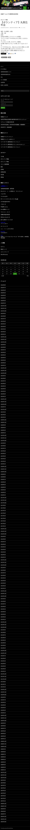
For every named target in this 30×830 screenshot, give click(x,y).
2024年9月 (3, 344)
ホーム (2, 66)
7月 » (28, 275)
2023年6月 (3, 383)
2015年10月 (3, 565)
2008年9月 (3, 749)
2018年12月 (3, 466)
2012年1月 (3, 671)
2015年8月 (3, 570)
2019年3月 (3, 458)
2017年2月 (3, 523)
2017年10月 (3, 502)
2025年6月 (3, 321)
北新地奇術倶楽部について (6, 71)
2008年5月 (3, 759)
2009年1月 (3, 738)
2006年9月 (3, 808)
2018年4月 (3, 487)
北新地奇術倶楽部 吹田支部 (7, 188)
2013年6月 (3, 637)
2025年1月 (3, 334)
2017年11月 (3, 500)
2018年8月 (3, 476)
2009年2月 (3, 736)
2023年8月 (3, 378)
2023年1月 (3, 396)
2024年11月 (3, 339)
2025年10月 (3, 311)
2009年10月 (3, 720)
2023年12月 (3, 368)
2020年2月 (3, 430)
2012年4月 (3, 663)
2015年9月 (3, 567)
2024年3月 (3, 360)
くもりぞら (3, 193)
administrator (14, 27)
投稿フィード (4, 249)
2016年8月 (3, 539)
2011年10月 (3, 679)
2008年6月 (3, 756)
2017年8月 (3, 508)
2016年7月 (3, 541)
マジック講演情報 (5, 164)
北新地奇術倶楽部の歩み (5, 74)
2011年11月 (3, 676)
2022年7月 (3, 406)
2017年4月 (3, 518)
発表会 (2, 177)
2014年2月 (3, 616)
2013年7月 (3, 635)
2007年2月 (3, 798)
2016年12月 (3, 528)
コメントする (22, 27)
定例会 (2, 169)
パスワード (3, 103)
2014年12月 (3, 591)
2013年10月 (3, 627)
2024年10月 (3, 342)
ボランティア (4, 57)
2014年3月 (3, 614)
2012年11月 (3, 653)
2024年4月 (3, 357)
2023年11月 (3, 370)
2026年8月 (3, 285)
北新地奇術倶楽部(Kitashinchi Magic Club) (12, 8)
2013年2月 (3, 648)
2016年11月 (3, 531)
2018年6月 (3, 482)
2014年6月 (3, 606)
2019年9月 (3, 443)
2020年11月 (3, 422)
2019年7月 (3, 448)
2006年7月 (3, 814)
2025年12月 (3, 305)
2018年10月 (3, 471)
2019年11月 (3, 438)
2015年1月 (3, 588)
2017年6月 (3, 513)
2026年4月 (3, 295)
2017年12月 (3, 497)
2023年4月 (3, 388)
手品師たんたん (4, 206)
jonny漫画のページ (5, 209)
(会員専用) (3, 82)
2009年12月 (3, 715)
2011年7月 (3, 684)
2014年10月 (3, 596)
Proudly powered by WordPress (7, 828)
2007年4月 (3, 793)
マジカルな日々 (4, 196)
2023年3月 (3, 391)
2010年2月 (3, 710)
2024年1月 (3, 365)
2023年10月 (3, 373)
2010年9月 (3, 697)
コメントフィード (5, 251)
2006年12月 (3, 803)
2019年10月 (3, 440)
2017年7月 (3, 510)
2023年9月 (3, 375)
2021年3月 (3, 414)
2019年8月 (3, 445)
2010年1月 (3, 712)
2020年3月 (3, 427)
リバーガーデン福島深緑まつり (8, 141)
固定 (2, 166)
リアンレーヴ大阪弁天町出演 (7, 122)
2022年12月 (3, 399)
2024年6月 (3, 352)
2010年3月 (3, 707)
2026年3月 (3, 298)
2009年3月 (3, 733)
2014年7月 (3, 603)
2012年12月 (3, 650)
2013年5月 (3, 640)
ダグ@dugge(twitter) (5, 201)
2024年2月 (3, 362)
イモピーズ (3, 204)
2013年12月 (3, 622)
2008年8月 (3, 751)
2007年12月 (3, 772)
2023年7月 (3, 381)
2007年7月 (3, 785)
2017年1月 (3, 526)
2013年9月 (3, 629)
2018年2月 (3, 492)
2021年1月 (3, 417)
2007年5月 (3, 790)
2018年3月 (3, 489)
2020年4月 (3, 425)
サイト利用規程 (4, 79)
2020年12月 (3, 419)
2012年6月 (3, 658)
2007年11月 (3, 775)
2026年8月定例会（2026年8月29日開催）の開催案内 (13, 124)
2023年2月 (3, 393)
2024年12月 (3, 336)
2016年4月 (3, 549)
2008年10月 (3, 746)
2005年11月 (3, 819)
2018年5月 (3, 484)
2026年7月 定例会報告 (6, 127)
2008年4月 (3, 762)
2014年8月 (3, 601)
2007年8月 (3, 782)
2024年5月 (3, 355)
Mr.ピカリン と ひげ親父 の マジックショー (12, 191)
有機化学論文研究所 (5, 214)
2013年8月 (3, 632)
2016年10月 (3, 533)
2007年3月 (3, 795)
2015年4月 (3, 580)
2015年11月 (3, 562)
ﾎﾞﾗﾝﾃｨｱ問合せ (3, 69)
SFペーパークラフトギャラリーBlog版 (9, 199)
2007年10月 (3, 777)
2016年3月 (3, 552)
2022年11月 (3, 401)
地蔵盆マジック (4, 116)
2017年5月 (3, 515)
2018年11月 (3, 469)
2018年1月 (3, 495)
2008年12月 (3, 741)
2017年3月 (3, 521)
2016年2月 (3, 554)
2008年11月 (3, 744)
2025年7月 (3, 318)
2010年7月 (3, 699)
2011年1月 (3, 686)
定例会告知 (3, 172)
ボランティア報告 (4, 19)
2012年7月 (3, 655)
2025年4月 (3, 326)
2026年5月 (3, 292)
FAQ (1, 77)
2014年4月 (3, 611)
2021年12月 (3, 409)
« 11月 (2, 275)
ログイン (3, 246)
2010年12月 (3, 689)
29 (15, 273)
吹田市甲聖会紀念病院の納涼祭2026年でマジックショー (14, 119)
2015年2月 (3, 585)
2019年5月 (3, 453)
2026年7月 (3, 287)
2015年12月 (3, 559)
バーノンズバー (4, 223)
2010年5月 (3, 702)
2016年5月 (3, 546)
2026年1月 (3, 303)
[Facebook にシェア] (9, 54)
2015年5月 (3, 578)
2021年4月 (3, 412)
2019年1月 (3, 463)
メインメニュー (28, 8)
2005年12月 (3, 816)
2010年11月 (3, 692)
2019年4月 (3, 456)
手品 (9, 57)
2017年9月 (3, 505)
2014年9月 (3, 598)
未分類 (2, 174)
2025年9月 (3, 313)
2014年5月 (3, 609)
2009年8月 (3, 725)
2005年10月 (3, 821)
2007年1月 (3, 801)
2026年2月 (3, 300)
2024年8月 (3, 347)
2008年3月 (3, 764)
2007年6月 (3, 788)
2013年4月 (3, 642)
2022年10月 (3, 404)
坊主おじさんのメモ (5, 217)
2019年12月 (3, 435)
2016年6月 (3, 544)
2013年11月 (3, 624)
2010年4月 (3, 705)
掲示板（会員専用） (5, 85)
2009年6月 (3, 731)
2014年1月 (3, 619)
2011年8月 (3, 681)
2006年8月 (3, 811)
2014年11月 (3, 593)
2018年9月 (3, 474)
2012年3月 (3, 666)
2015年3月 (3, 583)
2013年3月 (3, 645)
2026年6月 (3, 290)
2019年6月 (3, 451)
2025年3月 (3, 329)
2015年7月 (3, 572)
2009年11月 (3, 718)
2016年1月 (3, 557)
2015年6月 (3, 575)
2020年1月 (3, 432)
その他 (2, 156)
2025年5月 (3, 323)
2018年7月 (3, 479)
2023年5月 (3, 386)
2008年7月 (3, 754)
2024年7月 (3, 349)
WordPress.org (4, 254)
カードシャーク (4, 226)
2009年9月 (3, 723)
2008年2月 (3, 767)
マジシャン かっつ (5, 212)
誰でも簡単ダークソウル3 (7, 219)
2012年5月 (3, 661)
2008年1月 (3, 769)
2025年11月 (3, 308)
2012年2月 (3, 668)
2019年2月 (3, 461)
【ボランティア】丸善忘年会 (14, 23)
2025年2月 (3, 331)
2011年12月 (3, 674)
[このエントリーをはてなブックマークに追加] (15, 54)
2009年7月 (3, 728)
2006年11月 (3, 806)
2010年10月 (3, 694)
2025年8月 (3, 316)
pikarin (11, 139)
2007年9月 (3, 780)
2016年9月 (3, 536)
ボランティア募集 (5, 159)
